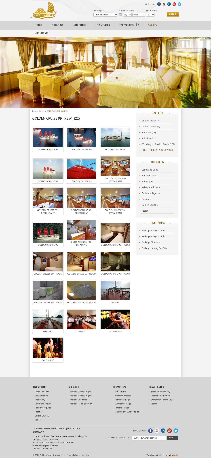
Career (154, 403)
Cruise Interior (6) (151, 126)
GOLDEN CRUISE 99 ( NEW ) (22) (158, 149)
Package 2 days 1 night (153, 230)
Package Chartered (151, 242)
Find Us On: (150, 4)
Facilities (146, 199)
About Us (57, 25)
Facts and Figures (151, 193)
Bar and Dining (149, 175)
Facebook (159, 4)
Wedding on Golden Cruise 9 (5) (158, 144)
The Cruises (102, 25)
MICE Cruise (120, 391)
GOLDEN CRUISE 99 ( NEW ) (58, 111)
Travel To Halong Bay (160, 391)
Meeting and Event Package (127, 411)
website (155, 455)
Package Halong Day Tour (155, 248)
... (120, 14)
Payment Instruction (160, 395)
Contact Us (41, 33)
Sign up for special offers (118, 438)
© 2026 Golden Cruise (42, 455)
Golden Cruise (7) (150, 120)
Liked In (169, 4)
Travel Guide (156, 386)
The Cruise (39, 386)
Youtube (164, 4)
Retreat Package (122, 399)
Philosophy (147, 181)
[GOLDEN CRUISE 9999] (105, 106)
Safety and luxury (151, 187)
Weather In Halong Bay (161, 399)
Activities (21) (148, 138)
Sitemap (85, 455)
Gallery (152, 25)
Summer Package (123, 403)
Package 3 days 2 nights (154, 236)
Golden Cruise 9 (150, 204)
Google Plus (174, 4)
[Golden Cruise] (43, 18)
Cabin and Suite (150, 169)
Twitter (179, 4)
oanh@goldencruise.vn (48, 445)
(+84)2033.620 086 (45, 442)
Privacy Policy (72, 455)
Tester (145, 210)
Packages (73, 386)
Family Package (122, 407)
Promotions (126, 25)
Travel (149, 455)
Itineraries (79, 25)
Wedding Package (123, 395)
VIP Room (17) (149, 132)
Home (38, 25)
